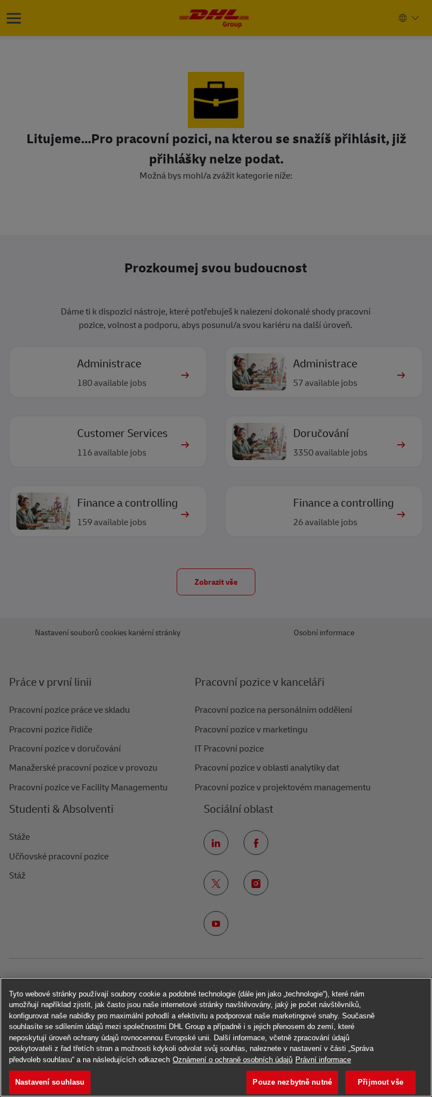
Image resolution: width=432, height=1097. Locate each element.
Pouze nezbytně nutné (292, 1082)
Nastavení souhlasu (49, 1082)
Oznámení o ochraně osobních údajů (232, 1059)
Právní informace (323, 1059)
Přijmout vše (380, 1082)
